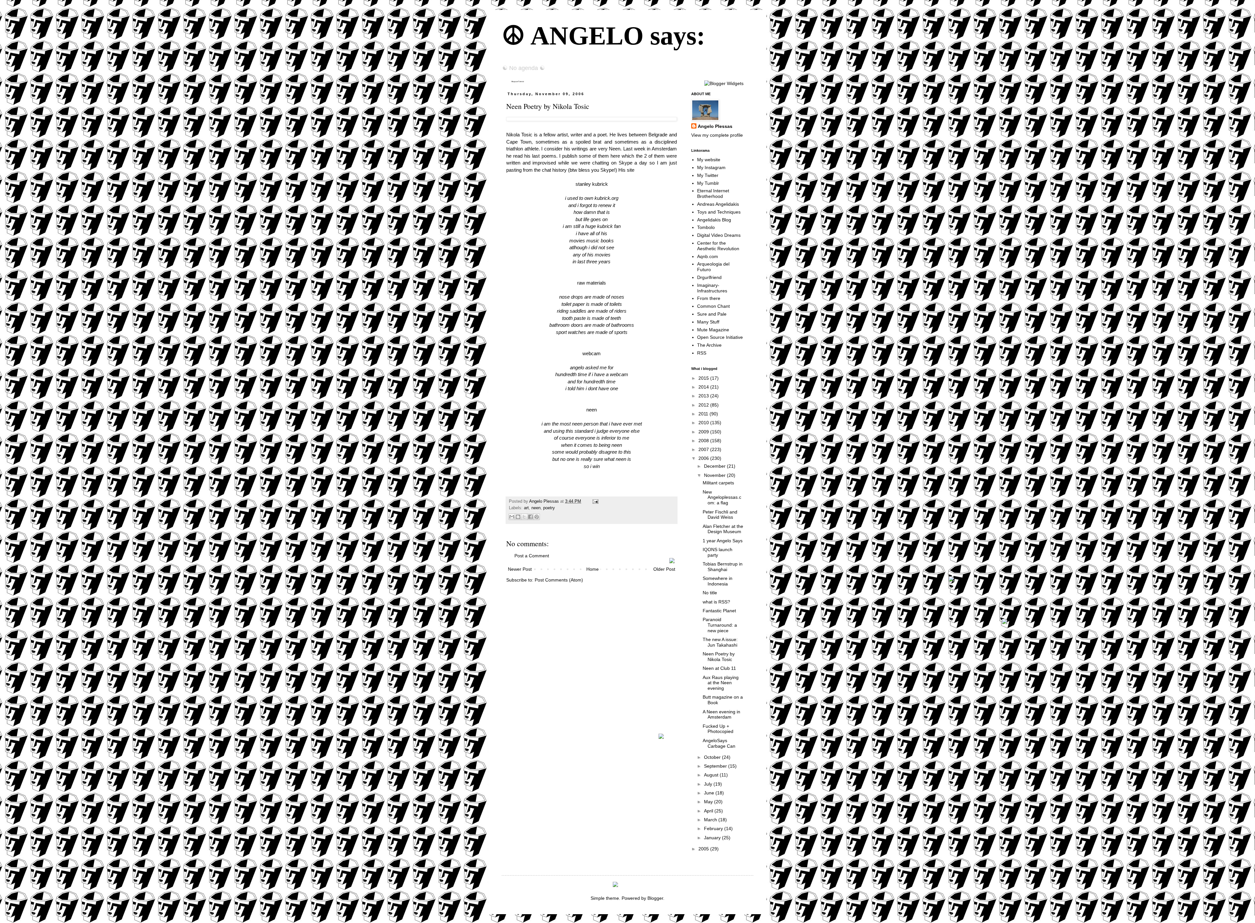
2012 (704, 405)
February (714, 828)
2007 (704, 449)
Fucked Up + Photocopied (718, 728)
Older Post (664, 569)
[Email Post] (594, 501)
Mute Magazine (713, 329)
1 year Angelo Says (723, 540)
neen (536, 508)
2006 (704, 458)
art (526, 508)
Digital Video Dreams (719, 235)
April (709, 810)
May (709, 801)
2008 (704, 440)
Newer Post (520, 569)
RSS (701, 353)
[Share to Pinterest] (536, 517)
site (630, 170)
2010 (704, 422)
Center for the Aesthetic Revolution (718, 245)
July (708, 784)
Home (592, 569)
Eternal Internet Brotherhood (713, 193)
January (713, 837)
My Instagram (711, 167)
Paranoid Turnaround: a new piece (720, 625)
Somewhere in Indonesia (717, 581)
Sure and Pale (712, 314)
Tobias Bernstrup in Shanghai (723, 566)
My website (708, 159)
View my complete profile (717, 135)
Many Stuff (708, 321)
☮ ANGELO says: (603, 35)
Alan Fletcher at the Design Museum (723, 529)
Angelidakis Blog (714, 219)
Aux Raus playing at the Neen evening (721, 683)
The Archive (709, 345)
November (715, 475)
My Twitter (707, 175)
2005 (704, 848)
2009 (704, 431)
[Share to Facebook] (530, 517)
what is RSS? (716, 601)
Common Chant (713, 306)
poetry (549, 508)
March (711, 819)
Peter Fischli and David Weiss (720, 514)
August (712, 774)
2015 (704, 378)
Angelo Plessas (544, 501)
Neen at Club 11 (719, 668)
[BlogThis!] (518, 517)
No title (710, 592)
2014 (704, 387)
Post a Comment (531, 555)
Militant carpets (718, 482)
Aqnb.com (707, 256)
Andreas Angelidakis (718, 204)
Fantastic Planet (719, 610)
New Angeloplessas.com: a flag (722, 497)
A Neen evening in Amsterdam (721, 714)
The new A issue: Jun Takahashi (720, 642)
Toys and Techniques (719, 212)
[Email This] (512, 517)
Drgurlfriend (709, 277)
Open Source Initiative (720, 337)
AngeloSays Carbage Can (719, 743)
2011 (704, 413)
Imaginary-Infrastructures (712, 288)
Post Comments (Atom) (559, 580)
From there (708, 298)
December (715, 466)
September (716, 766)
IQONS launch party (717, 552)
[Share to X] (524, 517)
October (713, 757)
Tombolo (706, 227)
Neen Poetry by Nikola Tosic (719, 656)
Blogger (655, 898)
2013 (704, 395)
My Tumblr (708, 183)
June (709, 792)
